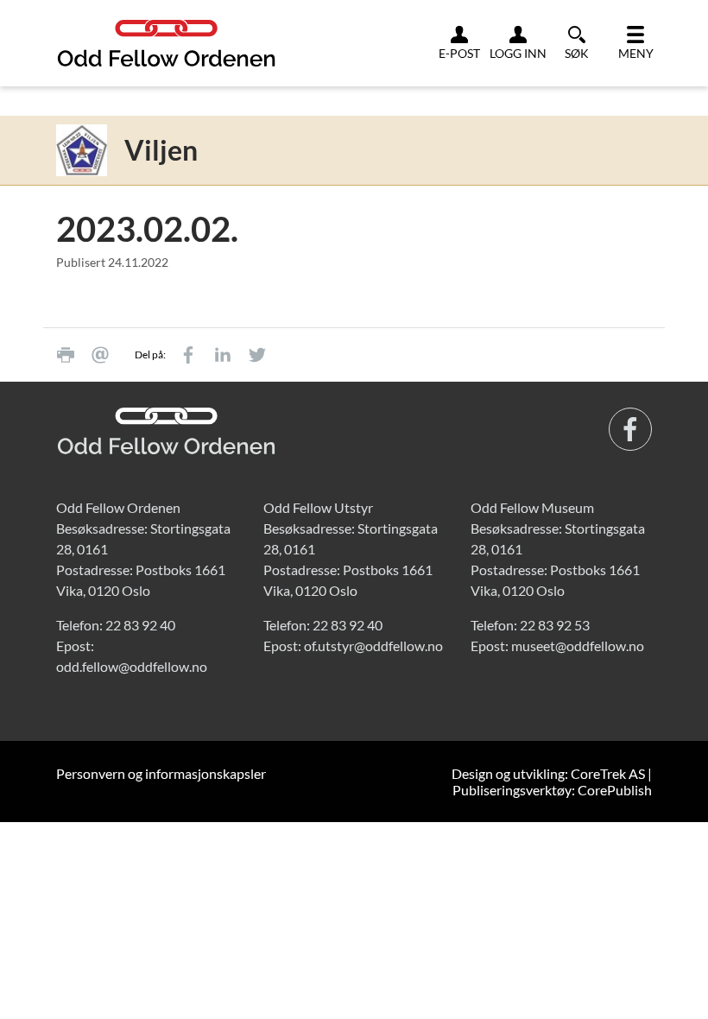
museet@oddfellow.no (577, 645)
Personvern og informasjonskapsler (161, 773)
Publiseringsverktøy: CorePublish (552, 790)
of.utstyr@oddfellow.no (373, 645)
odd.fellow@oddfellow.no (131, 666)
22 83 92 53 (555, 625)
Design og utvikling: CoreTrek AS (548, 773)
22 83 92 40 (140, 625)
